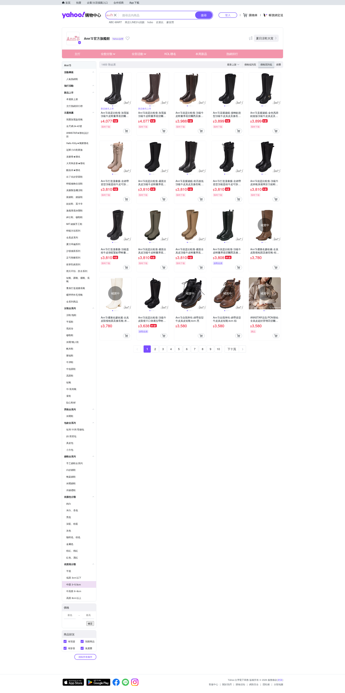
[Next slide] (129, 88)
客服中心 (213, 684)
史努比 (160, 22)
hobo (150, 22)
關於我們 (227, 684)
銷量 (278, 64)
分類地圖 (278, 684)
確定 (90, 623)
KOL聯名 (170, 54)
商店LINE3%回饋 (134, 22)
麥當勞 (170, 22)
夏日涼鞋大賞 (264, 38)
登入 (228, 15)
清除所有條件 (85, 657)
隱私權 (266, 684)
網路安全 (254, 684)
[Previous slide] (101, 88)
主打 (77, 54)
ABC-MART (115, 22)
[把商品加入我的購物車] (126, 131)
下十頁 (231, 349)
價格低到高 (250, 64)
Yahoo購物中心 (81, 15)
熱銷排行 (232, 54)
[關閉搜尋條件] (115, 15)
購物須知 (240, 684)
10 (218, 349)
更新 (280, 680)
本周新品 (201, 54)
